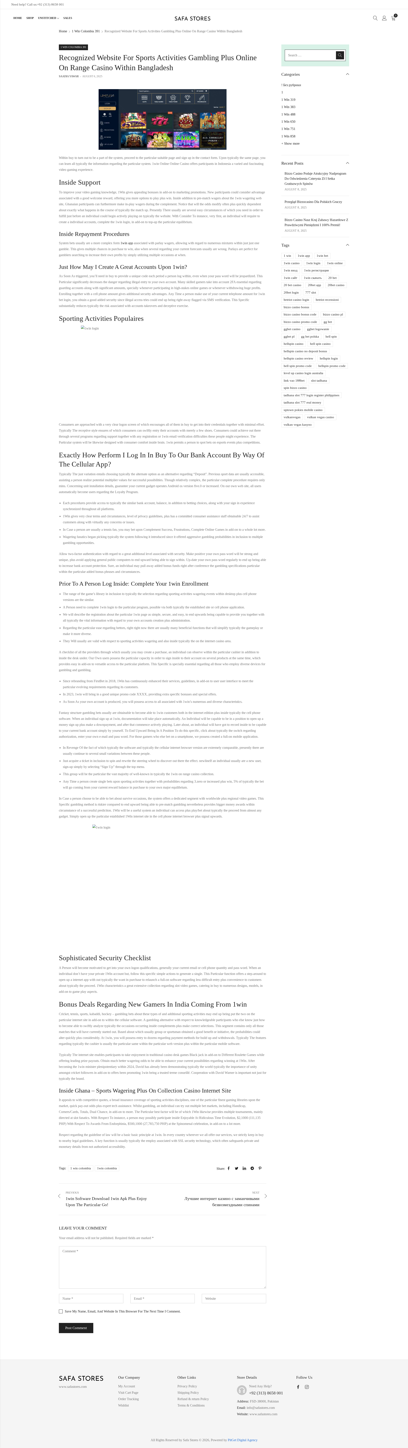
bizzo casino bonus (296, 307)
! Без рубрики (291, 85)
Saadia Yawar (69, 76)
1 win (287, 255)
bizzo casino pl (333, 314)
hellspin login (329, 358)
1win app (126, 243)
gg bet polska (310, 336)
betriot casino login (296, 299)
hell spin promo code (298, 366)
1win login (313, 263)
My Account (126, 1386)
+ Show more (290, 143)
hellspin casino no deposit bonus (305, 351)
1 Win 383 (288, 107)
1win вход (291, 270)
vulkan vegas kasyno (298, 424)
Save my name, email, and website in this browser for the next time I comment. (123, 1311)
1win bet (322, 255)
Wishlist (123, 1405)
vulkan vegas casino (320, 417)
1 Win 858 (288, 136)
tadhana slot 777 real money (302, 402)
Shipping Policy (188, 1392)
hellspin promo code (332, 366)
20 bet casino (292, 285)
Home (63, 31)
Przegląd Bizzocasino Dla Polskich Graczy (313, 202)
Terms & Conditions (191, 1405)
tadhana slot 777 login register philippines (311, 395)
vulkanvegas (292, 417)
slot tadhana (319, 380)
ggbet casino (292, 329)
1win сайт (290, 278)
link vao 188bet (294, 380)
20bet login (291, 292)
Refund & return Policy (193, 1399)
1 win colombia (80, 1168)
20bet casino (336, 285)
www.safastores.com (263, 1414)
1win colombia (107, 1168)
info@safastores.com (261, 1407)
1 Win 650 (288, 121)
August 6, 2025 (92, 76)
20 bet (332, 278)
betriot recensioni (327, 299)
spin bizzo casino (295, 387)
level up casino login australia (303, 373)
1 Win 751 (288, 129)
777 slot (310, 292)
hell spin (331, 336)
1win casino (292, 263)
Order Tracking (128, 1399)
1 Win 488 (288, 114)
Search (340, 55)
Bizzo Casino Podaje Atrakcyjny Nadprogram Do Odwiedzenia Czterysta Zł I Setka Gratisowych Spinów (315, 178)
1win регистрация (316, 270)
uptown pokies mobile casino (303, 410)
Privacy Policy (187, 1386)
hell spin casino (320, 343)
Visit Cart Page (128, 1392)
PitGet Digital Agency (243, 1440)
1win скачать (313, 278)
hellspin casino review (298, 358)
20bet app (314, 285)
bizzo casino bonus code (300, 314)
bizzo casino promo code (300, 322)
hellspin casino (293, 343)
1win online (335, 263)
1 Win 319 (288, 99)
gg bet (328, 322)
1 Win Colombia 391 (86, 31)
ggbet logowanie (318, 329)
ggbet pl (289, 336)
